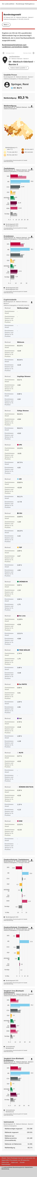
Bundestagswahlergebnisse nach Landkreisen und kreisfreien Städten (15, 46)
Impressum (14, 1162)
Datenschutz (5, 1162)
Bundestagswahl (12, 14)
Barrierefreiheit (6, 1164)
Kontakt (22, 1162)
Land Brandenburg (14, 56)
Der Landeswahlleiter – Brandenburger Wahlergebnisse (18, 4)
